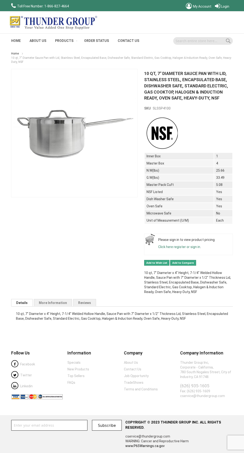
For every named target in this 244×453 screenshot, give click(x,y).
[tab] (22, 302)
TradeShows (133, 382)
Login (224, 6)
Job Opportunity (136, 376)
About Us (131, 362)
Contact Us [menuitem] (128, 41)
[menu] (85, 41)
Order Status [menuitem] (96, 41)
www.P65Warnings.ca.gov (145, 446)
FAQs (71, 382)
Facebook (27, 364)
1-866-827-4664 (56, 6)
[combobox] (203, 41)
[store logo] (53, 22)
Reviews (84, 303)
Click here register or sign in (179, 247)
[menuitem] (16, 41)
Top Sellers (76, 376)
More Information (53, 303)
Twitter (26, 375)
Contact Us (132, 369)
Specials (74, 362)
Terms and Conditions (141, 389)
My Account (201, 6)
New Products (78, 369)
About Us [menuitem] (38, 41)
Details (22, 303)
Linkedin (26, 386)
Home (15, 53)
